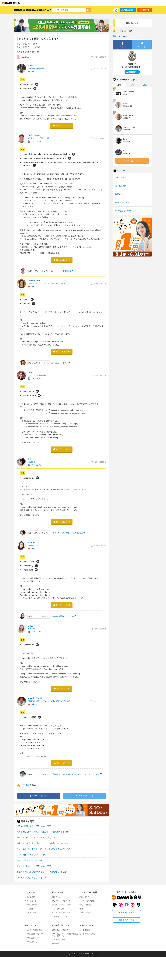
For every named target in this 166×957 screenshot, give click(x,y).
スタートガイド (30, 901)
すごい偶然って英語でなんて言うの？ (32, 854)
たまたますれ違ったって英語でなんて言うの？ (36, 866)
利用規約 (119, 194)
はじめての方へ (30, 897)
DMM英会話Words (32, 938)
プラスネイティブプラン (61, 901)
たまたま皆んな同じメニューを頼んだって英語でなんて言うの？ (43, 832)
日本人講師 (29, 909)
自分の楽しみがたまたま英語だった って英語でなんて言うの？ (42, 843)
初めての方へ (120, 177)
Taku (125, 139)
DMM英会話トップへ (124, 202)
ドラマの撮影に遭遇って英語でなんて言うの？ (36, 826)
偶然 (54, 97)
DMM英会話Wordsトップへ (126, 210)
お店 (67, 107)
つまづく (37, 189)
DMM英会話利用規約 (60, 930)
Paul (125, 103)
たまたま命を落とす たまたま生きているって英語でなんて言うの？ (44, 849)
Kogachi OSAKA (129, 127)
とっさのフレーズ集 (87, 934)
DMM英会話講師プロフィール (62, 616)
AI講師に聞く (129, 10)
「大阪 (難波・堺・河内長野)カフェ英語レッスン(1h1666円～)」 (75, 774)
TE (124, 151)
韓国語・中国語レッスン (61, 904)
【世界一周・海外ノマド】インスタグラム (67, 533)
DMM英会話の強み (32, 904)
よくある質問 (120, 186)
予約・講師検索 (85, 904)
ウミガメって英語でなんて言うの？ (31, 877)
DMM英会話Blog (31, 942)
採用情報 (55, 943)
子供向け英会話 (58, 909)
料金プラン (56, 897)
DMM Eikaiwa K (129, 92)
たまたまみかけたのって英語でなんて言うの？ (36, 837)
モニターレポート (31, 912)
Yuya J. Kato (128, 115)
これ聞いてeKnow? (59, 916)
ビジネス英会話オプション (62, 912)
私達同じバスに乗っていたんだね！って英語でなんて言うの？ (42, 872)
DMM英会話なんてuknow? (35, 934)
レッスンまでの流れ (87, 901)
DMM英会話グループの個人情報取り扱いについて (65, 935)
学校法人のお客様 (126, 920)
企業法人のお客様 (126, 912)
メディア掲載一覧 (59, 939)
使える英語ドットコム (59, 363)
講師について (84, 897)
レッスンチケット (86, 912)
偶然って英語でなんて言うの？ (29, 860)
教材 (81, 909)
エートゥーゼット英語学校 (61, 271)
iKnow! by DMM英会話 (33, 930)
